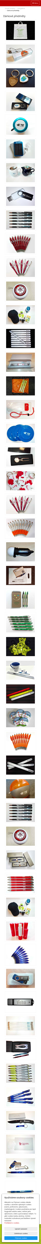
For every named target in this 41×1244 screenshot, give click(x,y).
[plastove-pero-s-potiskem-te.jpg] (20, 741)
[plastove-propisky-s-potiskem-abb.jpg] (20, 243)
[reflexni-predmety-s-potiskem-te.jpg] (20, 386)
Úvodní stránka (10, 8)
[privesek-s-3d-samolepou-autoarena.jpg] (20, 101)
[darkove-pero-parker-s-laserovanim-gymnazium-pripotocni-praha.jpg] (20, 860)
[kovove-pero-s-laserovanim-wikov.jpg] (20, 883)
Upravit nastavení (21, 1229)
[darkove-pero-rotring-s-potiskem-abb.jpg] (20, 362)
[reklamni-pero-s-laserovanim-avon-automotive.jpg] (20, 623)
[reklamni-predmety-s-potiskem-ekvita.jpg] (20, 1120)
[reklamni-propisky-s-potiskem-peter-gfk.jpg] (20, 1097)
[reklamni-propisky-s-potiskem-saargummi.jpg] (20, 954)
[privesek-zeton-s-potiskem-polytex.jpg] (20, 480)
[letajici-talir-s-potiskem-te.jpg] (20, 433)
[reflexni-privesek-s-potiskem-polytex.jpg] (20, 646)
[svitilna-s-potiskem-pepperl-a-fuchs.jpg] (20, 552)
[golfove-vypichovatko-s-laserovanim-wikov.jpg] (20, 457)
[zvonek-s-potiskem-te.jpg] (20, 125)
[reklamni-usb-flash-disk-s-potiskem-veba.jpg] (20, 1002)
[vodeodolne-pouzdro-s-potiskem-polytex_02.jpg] (20, 409)
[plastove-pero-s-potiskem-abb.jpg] (20, 267)
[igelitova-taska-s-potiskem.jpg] (20, 30)
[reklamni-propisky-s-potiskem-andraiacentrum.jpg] (20, 1073)
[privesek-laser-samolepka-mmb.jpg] (20, 78)
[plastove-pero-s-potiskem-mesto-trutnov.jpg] (20, 220)
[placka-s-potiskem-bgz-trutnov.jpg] (20, 717)
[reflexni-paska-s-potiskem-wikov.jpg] (20, 694)
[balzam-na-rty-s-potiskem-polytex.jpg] (20, 931)
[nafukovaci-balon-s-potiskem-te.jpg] (20, 789)
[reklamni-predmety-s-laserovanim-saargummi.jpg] (20, 1168)
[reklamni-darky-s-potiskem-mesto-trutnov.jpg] (20, 670)
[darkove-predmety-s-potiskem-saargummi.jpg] (20, 315)
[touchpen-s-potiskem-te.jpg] (20, 528)
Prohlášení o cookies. (11, 1223)
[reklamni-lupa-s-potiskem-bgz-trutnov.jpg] (20, 1144)
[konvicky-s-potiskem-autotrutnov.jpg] (20, 172)
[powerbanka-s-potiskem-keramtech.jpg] (20, 54)
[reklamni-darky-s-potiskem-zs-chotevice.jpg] (20, 599)
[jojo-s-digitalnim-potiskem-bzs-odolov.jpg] (20, 291)
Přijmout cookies (21, 1238)
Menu (36, 3)
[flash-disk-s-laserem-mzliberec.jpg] (20, 196)
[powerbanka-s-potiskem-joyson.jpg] (20, 149)
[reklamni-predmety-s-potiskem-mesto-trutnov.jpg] (20, 575)
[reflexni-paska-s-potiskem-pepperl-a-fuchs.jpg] (20, 765)
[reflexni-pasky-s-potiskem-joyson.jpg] (20, 338)
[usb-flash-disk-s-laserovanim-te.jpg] (20, 978)
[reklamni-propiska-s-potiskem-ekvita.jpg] (20, 1191)
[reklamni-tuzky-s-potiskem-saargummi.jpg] (20, 1026)
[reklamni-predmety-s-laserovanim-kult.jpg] (20, 1049)
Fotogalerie (21, 8)
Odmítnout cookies (21, 1233)
